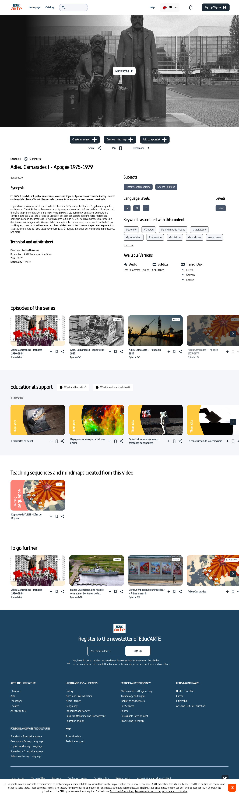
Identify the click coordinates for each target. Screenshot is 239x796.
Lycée (221, 208)
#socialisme (194, 237)
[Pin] (56, 351)
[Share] (62, 351)
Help (68, 728)
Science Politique (166, 187)
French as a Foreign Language (26, 736)
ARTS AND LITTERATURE (23, 683)
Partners (56, 778)
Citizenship (182, 701)
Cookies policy (101, 778)
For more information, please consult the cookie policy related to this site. (148, 791)
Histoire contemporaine (138, 187)
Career (179, 696)
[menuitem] (16, 7)
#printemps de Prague (173, 229)
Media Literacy (73, 701)
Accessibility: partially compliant (154, 778)
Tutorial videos (73, 736)
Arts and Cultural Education (190, 706)
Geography (72, 706)
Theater (14, 706)
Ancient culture (18, 711)
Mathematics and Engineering (136, 691)
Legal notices (17, 778)
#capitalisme (199, 229)
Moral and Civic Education (79, 696)
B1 (136, 208)
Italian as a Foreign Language (25, 756)
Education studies (75, 721)
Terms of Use (38, 778)
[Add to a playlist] (52, 351)
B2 (127, 208)
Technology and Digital (133, 696)
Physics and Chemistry (132, 721)
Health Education (185, 691)
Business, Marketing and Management (86, 716)
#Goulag (149, 229)
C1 (146, 208)
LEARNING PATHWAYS (187, 683)
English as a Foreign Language (26, 746)
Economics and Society (78, 711)
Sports (124, 711)
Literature (15, 691)
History (69, 691)
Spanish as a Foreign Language (26, 751)
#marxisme (214, 237)
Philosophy (16, 701)
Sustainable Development (134, 716)
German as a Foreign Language (26, 741)
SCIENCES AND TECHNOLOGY (136, 683)
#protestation (133, 237)
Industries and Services (133, 701)
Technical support (75, 741)
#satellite (131, 229)
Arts (12, 696)
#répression (155, 237)
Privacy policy (123, 778)
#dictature (175, 237)
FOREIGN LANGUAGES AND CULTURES (30, 728)
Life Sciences (127, 706)
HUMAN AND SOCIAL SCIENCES (81, 683)
